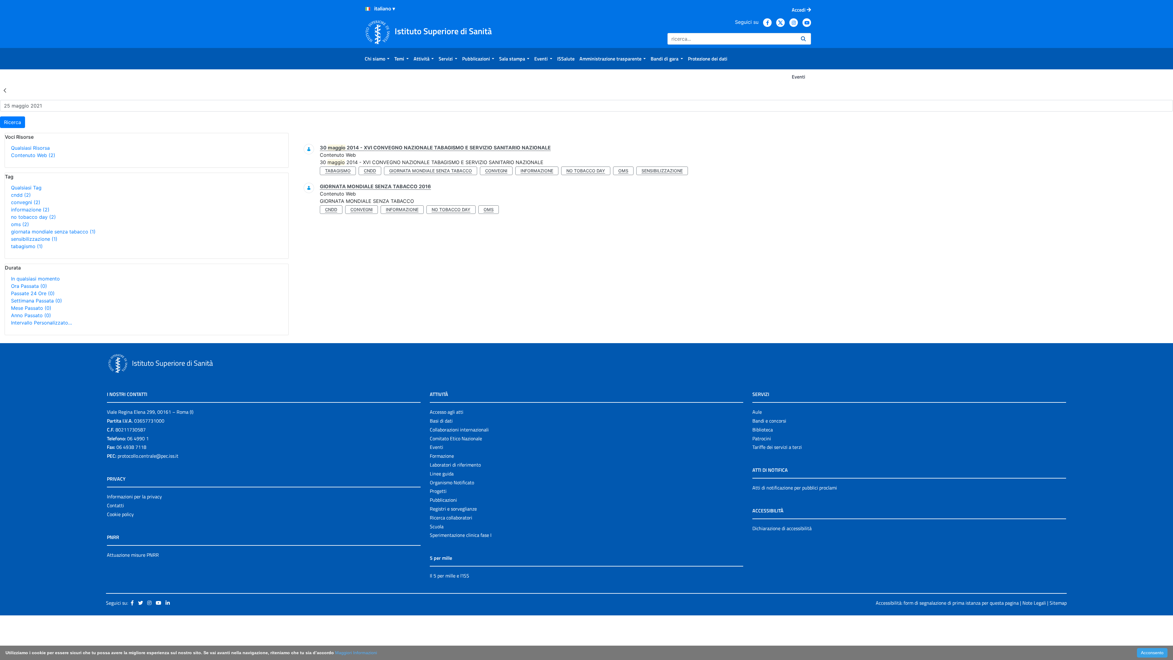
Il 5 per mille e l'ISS (449, 575)
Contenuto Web (33, 155)
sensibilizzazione (34, 239)
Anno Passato (31, 315)
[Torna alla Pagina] (5, 90)
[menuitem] (377, 59)
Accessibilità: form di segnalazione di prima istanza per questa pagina (947, 603)
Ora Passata (29, 286)
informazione (30, 210)
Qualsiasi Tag (26, 188)
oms (20, 224)
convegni (25, 202)
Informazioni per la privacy (134, 496)
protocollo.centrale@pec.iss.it (148, 456)
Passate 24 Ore (33, 293)
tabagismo (27, 246)
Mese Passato (31, 308)
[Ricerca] (803, 39)
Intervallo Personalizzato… (41, 323)
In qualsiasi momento (35, 279)
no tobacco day (33, 217)
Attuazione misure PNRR (133, 555)
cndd (21, 195)
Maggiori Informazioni (356, 652)
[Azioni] (368, 9)
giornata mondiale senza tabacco (53, 232)
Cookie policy (120, 514)
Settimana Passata (36, 301)
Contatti (115, 505)
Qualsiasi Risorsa (30, 148)
